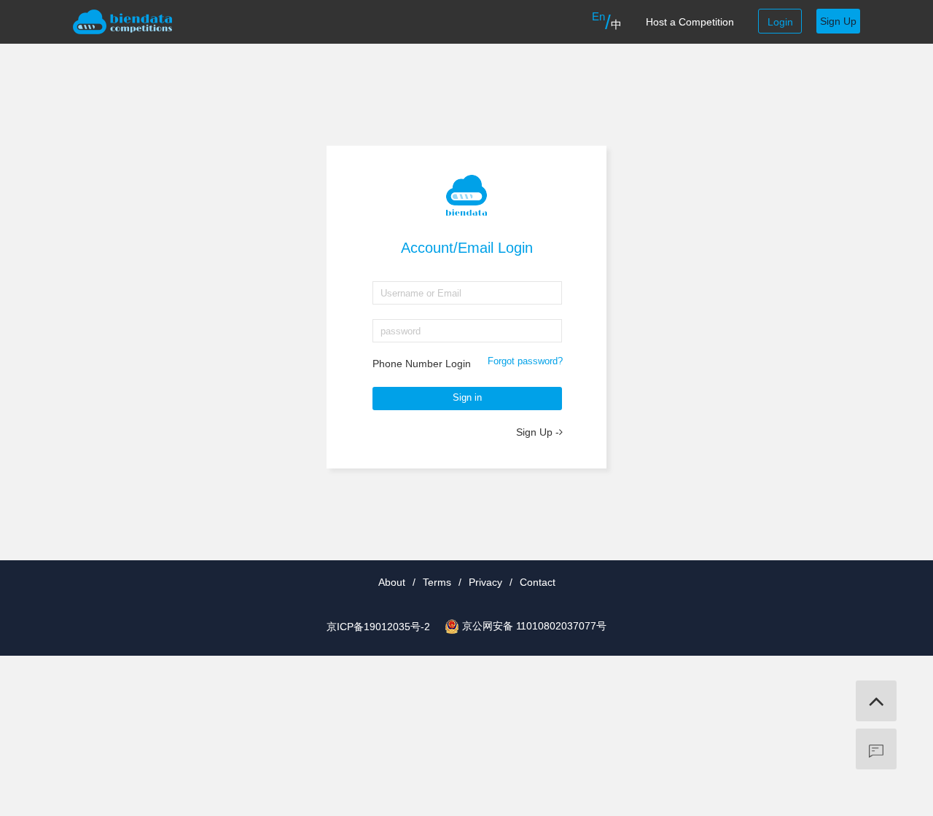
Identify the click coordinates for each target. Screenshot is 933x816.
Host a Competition (690, 22)
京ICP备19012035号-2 (378, 626)
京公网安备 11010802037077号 (534, 626)
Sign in (467, 397)
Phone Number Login (421, 363)
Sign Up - (537, 432)
